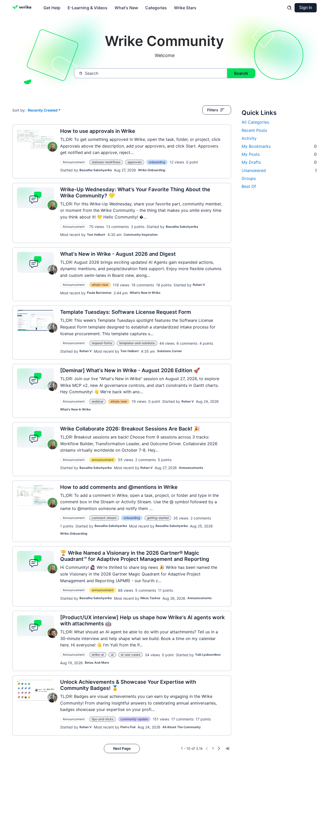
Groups (249, 178)
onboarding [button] (157, 162)
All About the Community (181, 727)
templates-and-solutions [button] (137, 343)
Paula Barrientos (99, 293)
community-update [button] (134, 719)
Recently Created (43, 110)
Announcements (191, 468)
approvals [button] (134, 162)
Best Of (249, 186)
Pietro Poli (127, 727)
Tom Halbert (96, 234)
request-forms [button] (102, 343)
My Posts (279, 154)
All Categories (255, 122)
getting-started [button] (158, 518)
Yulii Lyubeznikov (208, 654)
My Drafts (279, 162)
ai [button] (112, 654)
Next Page (122, 748)
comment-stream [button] (104, 518)
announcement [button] (102, 460)
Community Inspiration (141, 234)
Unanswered (279, 170)
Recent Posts (254, 130)
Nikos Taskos (150, 598)
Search (241, 73)
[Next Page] (219, 748)
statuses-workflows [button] (106, 162)
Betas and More (97, 662)
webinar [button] (97, 401)
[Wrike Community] (23, 8)
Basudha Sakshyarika (95, 170)
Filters (212, 110)
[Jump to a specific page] (227, 748)
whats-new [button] (100, 285)
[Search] (289, 7)
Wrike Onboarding (151, 170)
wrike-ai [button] (98, 654)
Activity (249, 138)
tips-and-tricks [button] (102, 719)
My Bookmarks (279, 146)
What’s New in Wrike (145, 293)
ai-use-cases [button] (130, 654)
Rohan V (199, 285)
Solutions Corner (169, 351)
